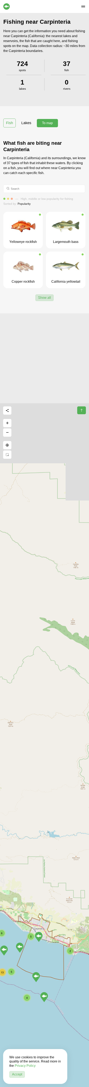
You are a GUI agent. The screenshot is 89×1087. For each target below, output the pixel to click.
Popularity (24, 203)
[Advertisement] (44, 357)
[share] (7, 410)
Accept (17, 1074)
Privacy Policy (25, 1065)
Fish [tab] (9, 123)
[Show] (36, 977)
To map (47, 123)
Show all (44, 297)
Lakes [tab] (26, 123)
